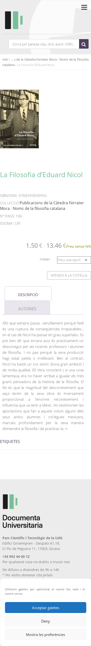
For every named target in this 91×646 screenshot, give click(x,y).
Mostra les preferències (45, 634)
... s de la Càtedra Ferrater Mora (34, 59)
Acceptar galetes (45, 607)
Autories (27, 309)
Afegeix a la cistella (69, 275)
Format (45, 259)
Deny (45, 621)
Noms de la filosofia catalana (39, 208)
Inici (5, 59)
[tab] (28, 293)
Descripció (28, 294)
